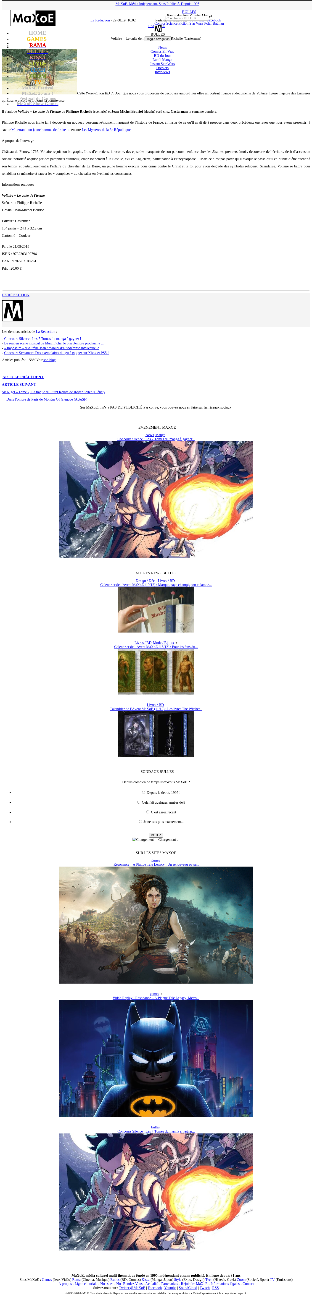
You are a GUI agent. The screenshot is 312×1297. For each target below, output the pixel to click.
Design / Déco (146, 581)
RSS (215, 1288)
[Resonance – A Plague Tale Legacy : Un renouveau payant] (156, 982)
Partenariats (169, 1284)
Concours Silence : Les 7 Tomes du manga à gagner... (156, 439)
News (162, 47)
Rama (76, 1279)
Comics (159, 23)
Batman (218, 23)
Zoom (241, 1279)
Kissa (146, 1279)
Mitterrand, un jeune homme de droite (38, 130)
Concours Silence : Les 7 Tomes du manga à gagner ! (42, 339)
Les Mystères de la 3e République (106, 130)
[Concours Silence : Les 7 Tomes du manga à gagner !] (156, 557)
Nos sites (106, 1284)
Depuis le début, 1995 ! (163, 792)
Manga (160, 435)
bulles (155, 1127)
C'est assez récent (163, 812)
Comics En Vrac (162, 51)
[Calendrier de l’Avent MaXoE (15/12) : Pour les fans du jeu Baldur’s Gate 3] (156, 693)
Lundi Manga (162, 60)
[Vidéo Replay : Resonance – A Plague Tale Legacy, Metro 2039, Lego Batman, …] (156, 1116)
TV (272, 1279)
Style (177, 1279)
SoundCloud (188, 1288)
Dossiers (162, 68)
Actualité (151, 1284)
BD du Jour (162, 55)
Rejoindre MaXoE (194, 1284)
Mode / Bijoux (163, 643)
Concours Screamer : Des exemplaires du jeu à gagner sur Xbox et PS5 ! (56, 353)
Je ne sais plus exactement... (163, 822)
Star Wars (196, 23)
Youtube (170, 1288)
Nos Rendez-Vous (129, 1284)
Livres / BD (166, 581)
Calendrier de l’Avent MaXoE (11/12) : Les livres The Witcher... (156, 709)
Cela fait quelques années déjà (163, 802)
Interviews (162, 72)
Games (47, 1279)
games (155, 860)
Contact (248, 1284)
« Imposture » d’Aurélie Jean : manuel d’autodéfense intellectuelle (51, 348)
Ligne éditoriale (86, 1284)
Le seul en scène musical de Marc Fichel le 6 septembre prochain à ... (54, 343)
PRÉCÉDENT (23, 377)
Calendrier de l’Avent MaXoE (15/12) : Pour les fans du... (156, 647)
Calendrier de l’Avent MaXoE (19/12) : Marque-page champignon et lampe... (156, 585)
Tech (208, 1279)
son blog (49, 360)
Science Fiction (177, 23)
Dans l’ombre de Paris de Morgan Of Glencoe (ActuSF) (46, 399)
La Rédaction (15, 295)
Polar (208, 23)
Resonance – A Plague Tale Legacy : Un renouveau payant (156, 864)
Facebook (155, 1288)
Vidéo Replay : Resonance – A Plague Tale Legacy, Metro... (156, 998)
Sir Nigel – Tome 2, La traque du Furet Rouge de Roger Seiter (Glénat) (53, 392)
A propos (65, 1284)
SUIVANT (19, 384)
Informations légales (225, 1284)
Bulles (114, 1279)
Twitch (205, 1288)
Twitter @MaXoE (132, 1288)
